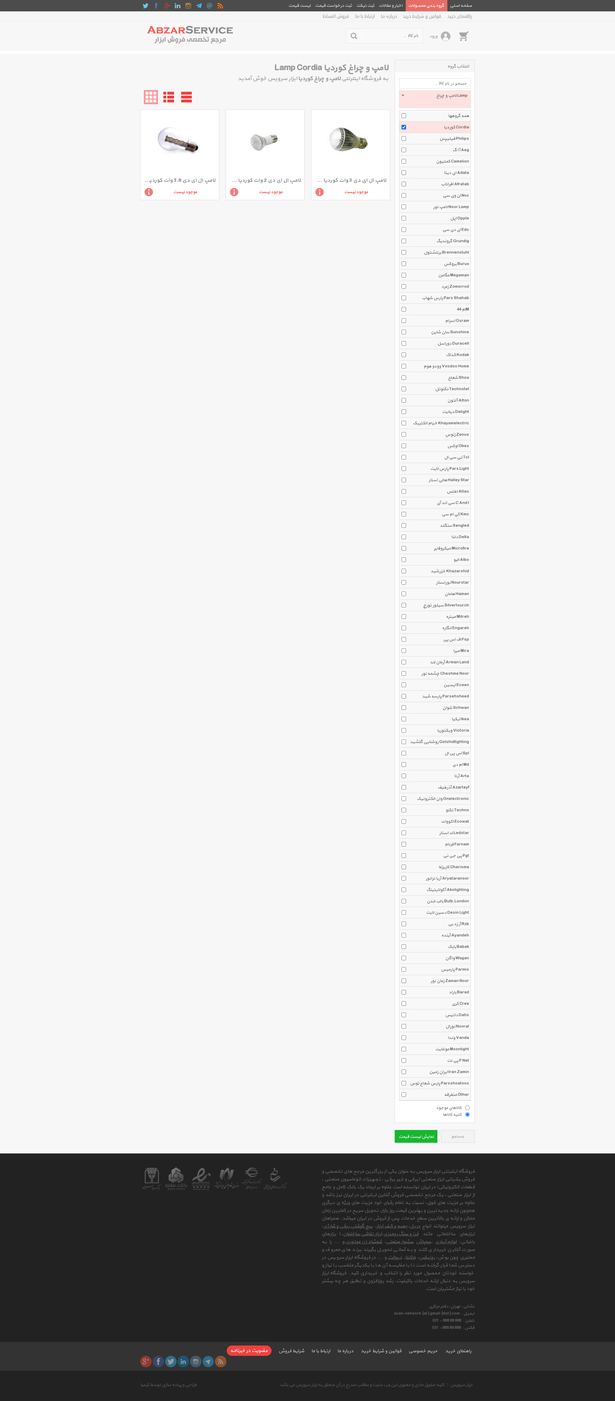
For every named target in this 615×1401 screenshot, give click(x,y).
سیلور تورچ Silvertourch (446, 605)
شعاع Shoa (458, 378)
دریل (415, 1226)
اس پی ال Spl (457, 753)
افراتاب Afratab (455, 184)
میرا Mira (461, 651)
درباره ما (389, 16)
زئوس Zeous (457, 434)
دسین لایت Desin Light (447, 912)
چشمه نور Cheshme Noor (445, 673)
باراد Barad (459, 992)
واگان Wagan (457, 958)
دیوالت (395, 1257)
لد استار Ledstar (454, 833)
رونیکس (427, 1257)
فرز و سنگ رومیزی (401, 1234)
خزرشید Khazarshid (450, 571)
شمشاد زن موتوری (364, 1242)
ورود (433, 36)
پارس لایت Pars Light (449, 469)
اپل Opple (459, 218)
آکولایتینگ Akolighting (447, 890)
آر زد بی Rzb (458, 924)
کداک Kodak (457, 355)
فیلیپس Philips (454, 139)
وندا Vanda (458, 1038)
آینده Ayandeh (455, 935)
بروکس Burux (456, 264)
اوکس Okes (458, 446)
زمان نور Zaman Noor (450, 981)
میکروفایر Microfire (451, 548)
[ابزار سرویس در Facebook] (156, 5)
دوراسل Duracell (453, 343)
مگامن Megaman (453, 275)
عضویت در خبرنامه (249, 1350)
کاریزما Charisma (453, 867)
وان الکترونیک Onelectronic (443, 799)
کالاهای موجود (449, 1107)
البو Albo (461, 560)
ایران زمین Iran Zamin (449, 1072)
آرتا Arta (461, 776)
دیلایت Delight (455, 412)
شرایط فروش (291, 1351)
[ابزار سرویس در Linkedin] (177, 5)
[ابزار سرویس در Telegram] (199, 5)
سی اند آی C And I (453, 503)
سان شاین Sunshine (450, 332)
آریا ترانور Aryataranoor (447, 878)
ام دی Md (460, 764)
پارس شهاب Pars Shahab (445, 298)
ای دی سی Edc (455, 230)
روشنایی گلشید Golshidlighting (439, 742)
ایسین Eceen (456, 685)
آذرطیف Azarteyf (453, 787)
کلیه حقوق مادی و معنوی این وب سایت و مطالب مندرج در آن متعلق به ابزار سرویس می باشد (362, 1385)
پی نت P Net (458, 1060)
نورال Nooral (457, 1026)
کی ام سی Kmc (455, 514)
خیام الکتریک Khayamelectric (441, 423)
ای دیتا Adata (456, 173)
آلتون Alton (458, 400)
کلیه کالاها (452, 1114)
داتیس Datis (457, 1015)
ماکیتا (410, 1257)
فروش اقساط (336, 16)
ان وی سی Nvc (456, 195)
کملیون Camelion (452, 161)
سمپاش (423, 1242)
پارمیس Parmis (455, 969)
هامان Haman (457, 594)
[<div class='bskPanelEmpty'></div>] (463, 35)
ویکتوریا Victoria (453, 730)
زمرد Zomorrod (455, 286)
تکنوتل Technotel (452, 389)
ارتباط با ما (365, 16)
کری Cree (460, 1004)
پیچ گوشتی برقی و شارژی (348, 1226)
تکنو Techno (457, 810)
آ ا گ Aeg (461, 150)
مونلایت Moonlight (452, 1049)
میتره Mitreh (457, 617)
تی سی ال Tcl (456, 457)
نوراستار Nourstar (452, 582)
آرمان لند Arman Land (449, 662)
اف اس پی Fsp (456, 639)
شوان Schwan (455, 708)
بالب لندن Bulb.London (448, 901)
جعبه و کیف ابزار (392, 1226)
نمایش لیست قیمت (416, 1137)
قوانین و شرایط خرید (422, 16)
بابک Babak (458, 947)
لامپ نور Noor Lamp (451, 207)
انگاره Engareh (455, 628)
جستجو (457, 1137)
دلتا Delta (460, 537)
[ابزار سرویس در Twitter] (145, 5)
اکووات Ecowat (455, 821)
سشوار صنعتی (400, 1242)
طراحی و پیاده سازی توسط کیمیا (168, 1385)
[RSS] (220, 5)
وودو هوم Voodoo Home (446, 366)
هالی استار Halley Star (449, 480)
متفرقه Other (456, 1095)
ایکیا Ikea (460, 719)
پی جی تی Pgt (456, 856)
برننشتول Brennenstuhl (446, 252)
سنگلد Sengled (454, 525)
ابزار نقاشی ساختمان (362, 1234)
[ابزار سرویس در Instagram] (188, 5)
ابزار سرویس (461, 1385)
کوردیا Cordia (456, 127)
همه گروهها (458, 116)
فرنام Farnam (457, 844)
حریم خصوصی (423, 1351)
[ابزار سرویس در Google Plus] (167, 5)
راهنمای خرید (459, 16)
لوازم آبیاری (446, 1242)
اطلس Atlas (458, 491)
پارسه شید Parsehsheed (445, 696)
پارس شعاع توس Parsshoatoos (439, 1083)
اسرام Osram (457, 321)
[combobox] (435, 99)
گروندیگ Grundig (452, 241)
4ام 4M (463, 309)
